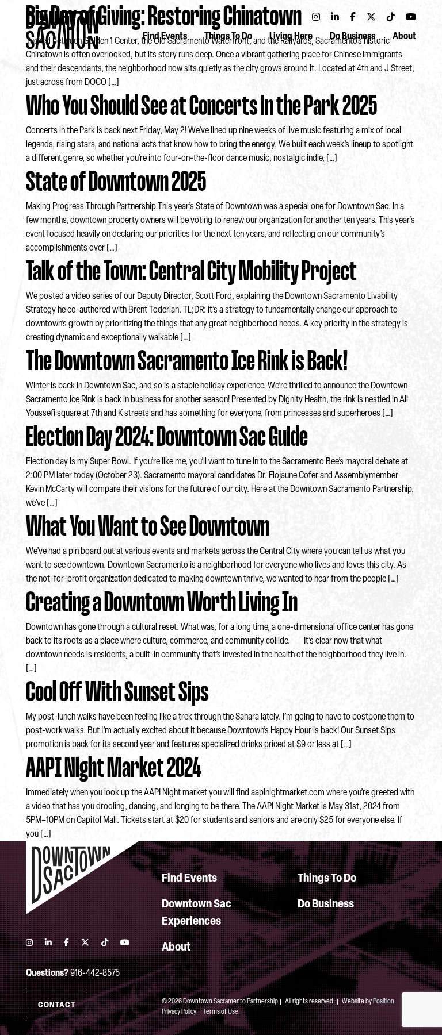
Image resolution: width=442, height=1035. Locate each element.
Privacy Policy (179, 1012)
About (404, 36)
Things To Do (228, 36)
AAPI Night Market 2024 (113, 767)
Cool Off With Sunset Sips (117, 692)
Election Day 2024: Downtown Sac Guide (167, 436)
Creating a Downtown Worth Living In (162, 602)
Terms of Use (220, 1012)
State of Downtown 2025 (116, 181)
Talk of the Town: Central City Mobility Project (191, 271)
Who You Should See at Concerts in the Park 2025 (201, 105)
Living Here (291, 36)
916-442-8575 (95, 973)
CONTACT (56, 1005)
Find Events (165, 36)
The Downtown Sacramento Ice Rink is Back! (187, 361)
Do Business (352, 36)
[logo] (82, 877)
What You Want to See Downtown (147, 526)
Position (383, 1001)
